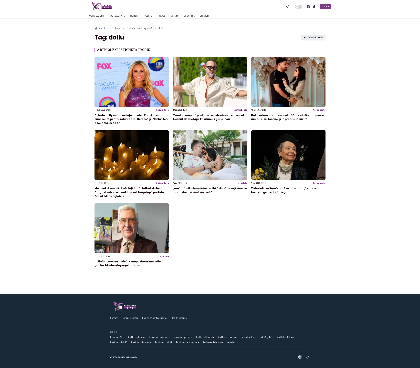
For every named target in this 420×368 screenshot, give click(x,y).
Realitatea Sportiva (136, 337)
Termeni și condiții (130, 318)
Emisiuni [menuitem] (205, 15)
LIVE (326, 6)
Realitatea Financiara (227, 337)
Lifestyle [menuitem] (189, 15)
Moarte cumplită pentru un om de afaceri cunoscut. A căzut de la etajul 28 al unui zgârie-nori (209, 117)
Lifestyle (242, 183)
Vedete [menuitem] (148, 15)
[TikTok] (314, 7)
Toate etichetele (315, 37)
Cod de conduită (179, 318)
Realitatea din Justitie (159, 337)
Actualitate (162, 110)
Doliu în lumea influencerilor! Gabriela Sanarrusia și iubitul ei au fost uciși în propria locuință (287, 117)
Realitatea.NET (117, 337)
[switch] (298, 7)
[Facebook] (308, 7)
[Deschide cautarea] (288, 6)
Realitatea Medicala (205, 337)
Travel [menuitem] (161, 15)
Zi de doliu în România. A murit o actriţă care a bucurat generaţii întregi (283, 190)
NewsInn (231, 342)
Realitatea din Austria (141, 342)
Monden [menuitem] (134, 15)
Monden (164, 256)
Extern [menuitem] (174, 15)
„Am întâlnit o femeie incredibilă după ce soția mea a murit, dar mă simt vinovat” (210, 190)
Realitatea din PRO (118, 342)
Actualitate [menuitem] (117, 15)
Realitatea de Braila (285, 337)
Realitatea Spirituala (182, 337)
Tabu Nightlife (266, 337)
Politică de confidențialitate (155, 318)
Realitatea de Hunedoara (187, 342)
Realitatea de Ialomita (213, 342)
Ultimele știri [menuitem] (97, 15)
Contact (114, 318)
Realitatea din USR (163, 342)
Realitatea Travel (248, 337)
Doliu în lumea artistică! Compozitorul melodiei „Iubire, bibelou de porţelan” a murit (127, 263)
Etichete (115, 28)
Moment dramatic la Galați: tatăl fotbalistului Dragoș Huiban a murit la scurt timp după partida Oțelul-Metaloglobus (129, 192)
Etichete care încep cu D (139, 28)
